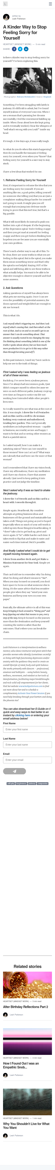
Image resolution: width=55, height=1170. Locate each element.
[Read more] (27, 985)
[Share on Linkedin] (26, 48)
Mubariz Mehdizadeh (26, 97)
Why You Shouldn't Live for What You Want (26, 1125)
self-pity (10, 784)
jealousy (32, 784)
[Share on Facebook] (14, 48)
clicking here (22, 715)
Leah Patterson (19, 18)
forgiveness (21, 784)
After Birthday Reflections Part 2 (25, 1006)
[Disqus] (27, 836)
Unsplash (47, 97)
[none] (50, 4)
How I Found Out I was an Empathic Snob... (21, 1065)
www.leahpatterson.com (30, 686)
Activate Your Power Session (31, 693)
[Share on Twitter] (20, 48)
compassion (43, 784)
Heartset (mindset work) (17, 44)
